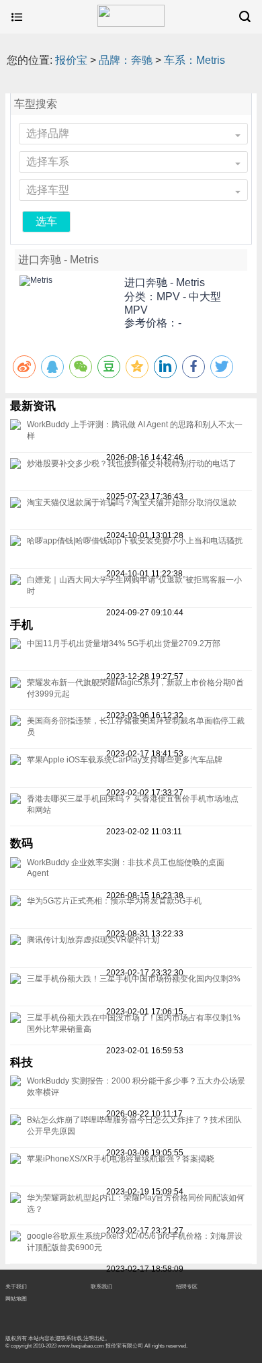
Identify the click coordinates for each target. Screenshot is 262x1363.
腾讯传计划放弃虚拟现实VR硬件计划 (93, 939)
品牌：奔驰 (125, 60)
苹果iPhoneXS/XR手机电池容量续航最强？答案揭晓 (120, 1158)
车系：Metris (194, 60)
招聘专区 (187, 1286)
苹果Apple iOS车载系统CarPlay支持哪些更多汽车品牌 (124, 759)
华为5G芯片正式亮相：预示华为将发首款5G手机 (114, 901)
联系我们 (101, 1286)
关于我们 (16, 1286)
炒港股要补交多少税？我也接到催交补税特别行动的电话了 (131, 463)
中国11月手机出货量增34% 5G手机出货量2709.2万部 (123, 643)
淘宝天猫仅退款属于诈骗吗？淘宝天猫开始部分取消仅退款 (131, 502)
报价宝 (71, 60)
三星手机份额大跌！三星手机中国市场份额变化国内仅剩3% (134, 978)
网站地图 (16, 1298)
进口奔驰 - (164, 282)
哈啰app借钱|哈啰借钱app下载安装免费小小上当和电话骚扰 (135, 540)
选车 (46, 221)
